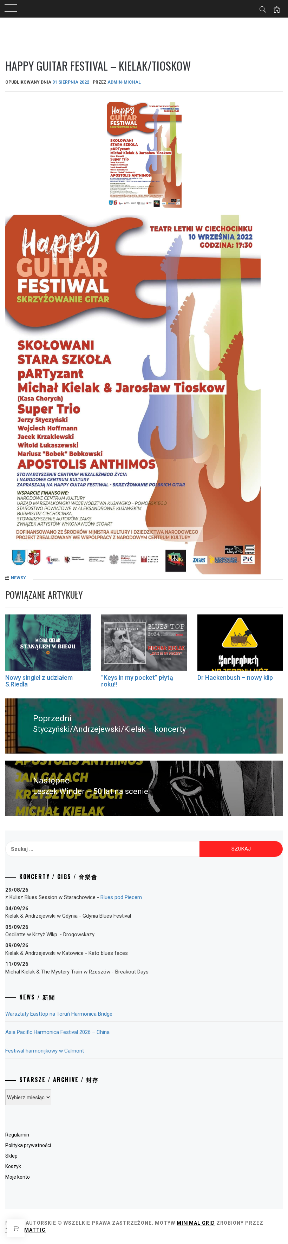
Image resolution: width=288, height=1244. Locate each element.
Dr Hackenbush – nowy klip (235, 677)
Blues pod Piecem (121, 897)
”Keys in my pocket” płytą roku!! (137, 681)
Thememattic (25, 1230)
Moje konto (17, 1177)
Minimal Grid (196, 1223)
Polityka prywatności (28, 1145)
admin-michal (124, 82)
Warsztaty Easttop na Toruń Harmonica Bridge (58, 1014)
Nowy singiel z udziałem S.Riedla (39, 681)
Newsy (18, 577)
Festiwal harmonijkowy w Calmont (44, 1051)
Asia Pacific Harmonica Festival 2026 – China (57, 1032)
